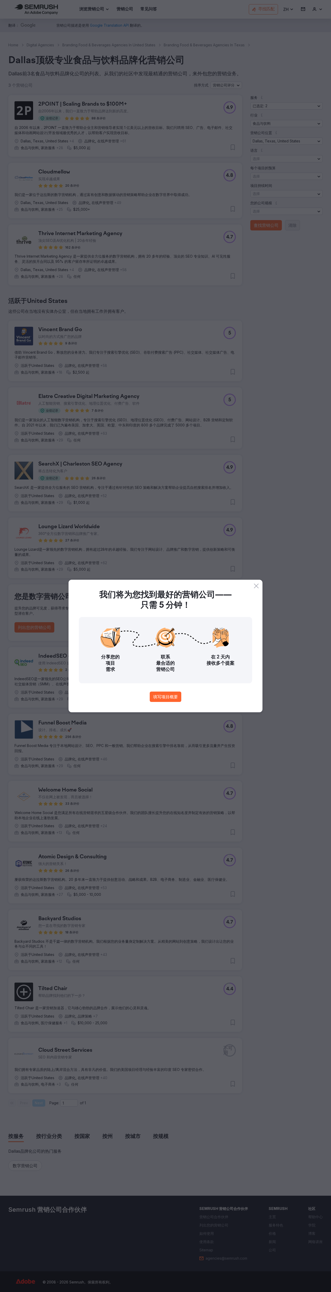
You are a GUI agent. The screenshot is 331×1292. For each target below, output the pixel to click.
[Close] (256, 586)
